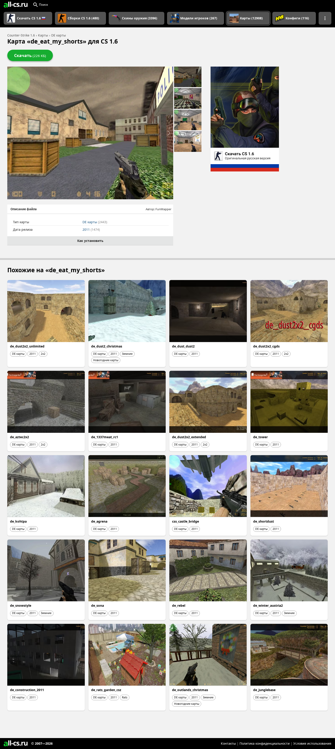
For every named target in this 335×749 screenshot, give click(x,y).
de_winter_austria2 (268, 605)
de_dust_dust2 (183, 346)
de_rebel (178, 605)
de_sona (97, 605)
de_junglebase (264, 690)
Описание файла (23, 209)
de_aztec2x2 (19, 437)
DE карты (94, 222)
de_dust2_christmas (106, 346)
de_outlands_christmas (190, 690)
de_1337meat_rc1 (104, 437)
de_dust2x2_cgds (266, 346)
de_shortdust (263, 521)
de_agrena (99, 521)
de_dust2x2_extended (189, 437)
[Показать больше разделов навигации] (325, 18)
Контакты (228, 743)
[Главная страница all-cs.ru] (15, 5)
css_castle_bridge (185, 521)
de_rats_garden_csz (106, 690)
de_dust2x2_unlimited (27, 346)
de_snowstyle (20, 605)
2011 (91, 229)
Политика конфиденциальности (265, 743)
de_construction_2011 (27, 690)
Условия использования (312, 743)
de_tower (260, 437)
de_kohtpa (18, 521)
